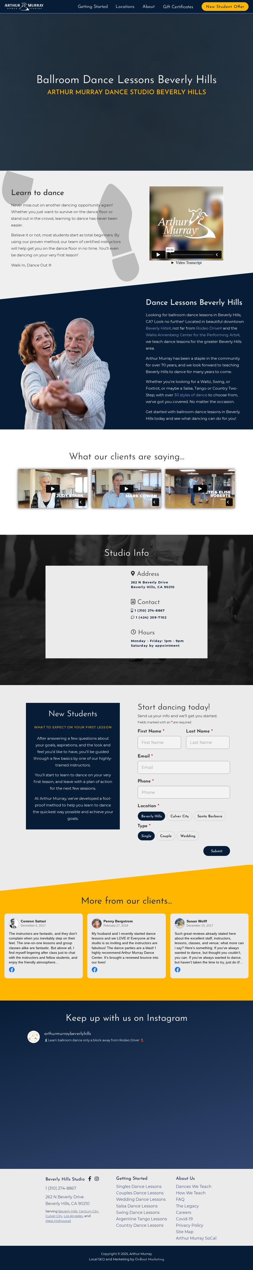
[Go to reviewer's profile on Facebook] (97, 923)
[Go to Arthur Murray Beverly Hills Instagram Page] (97, 1179)
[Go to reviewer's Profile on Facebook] (180, 923)
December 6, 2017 (33, 925)
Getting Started (93, 7)
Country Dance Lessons (140, 1225)
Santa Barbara (209, 816)
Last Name (198, 731)
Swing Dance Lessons (138, 1212)
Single (146, 836)
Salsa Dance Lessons (137, 1205)
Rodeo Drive (207, 328)
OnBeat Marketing (149, 1259)
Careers (183, 1212)
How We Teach (191, 1192)
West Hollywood (58, 1221)
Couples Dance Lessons (140, 1192)
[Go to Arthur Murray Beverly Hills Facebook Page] (89, 1179)
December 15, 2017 (200, 925)
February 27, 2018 (116, 925)
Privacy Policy (189, 1225)
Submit (216, 851)
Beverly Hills (157, 328)
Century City (88, 1211)
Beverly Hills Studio (65, 1179)
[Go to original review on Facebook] (43, 970)
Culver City (179, 816)
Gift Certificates (178, 7)
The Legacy (187, 1205)
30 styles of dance (190, 395)
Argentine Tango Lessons (141, 1218)
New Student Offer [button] (225, 7)
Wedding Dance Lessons (141, 1199)
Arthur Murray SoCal (196, 1238)
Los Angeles (73, 1216)
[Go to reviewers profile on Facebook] (14, 923)
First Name (150, 731)
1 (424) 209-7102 (151, 617)
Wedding (187, 836)
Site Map (184, 1231)
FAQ (180, 1199)
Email (144, 756)
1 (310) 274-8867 (149, 610)
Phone (145, 781)
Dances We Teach (193, 1186)
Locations (125, 7)
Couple (166, 836)
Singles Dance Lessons (139, 1186)
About (149, 7)
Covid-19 (184, 1218)
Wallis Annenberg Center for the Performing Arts (191, 335)
